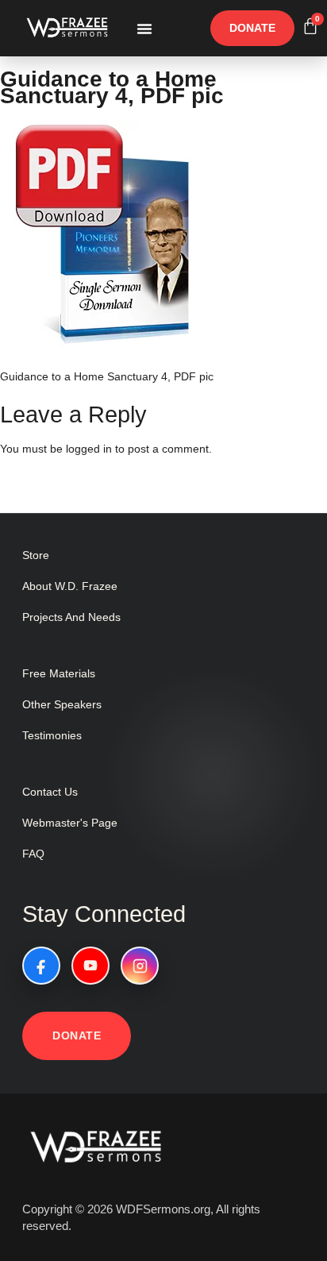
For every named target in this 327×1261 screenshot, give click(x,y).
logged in (89, 448)
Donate (76, 1035)
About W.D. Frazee (69, 586)
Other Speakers (62, 704)
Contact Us (50, 791)
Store (35, 555)
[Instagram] (140, 966)
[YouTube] (90, 966)
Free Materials (58, 673)
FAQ (33, 853)
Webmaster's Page (69, 822)
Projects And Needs (71, 617)
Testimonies (52, 735)
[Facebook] (41, 966)
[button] (144, 28)
